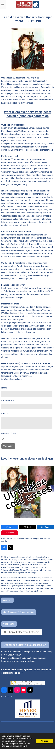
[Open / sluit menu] (3, 4)
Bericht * (5, 413)
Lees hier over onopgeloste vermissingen (27, 458)
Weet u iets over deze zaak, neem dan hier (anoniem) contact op (27, 114)
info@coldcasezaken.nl (11, 379)
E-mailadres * (7, 400)
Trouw (40, 567)
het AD (35, 567)
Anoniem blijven (8, 433)
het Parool (14, 570)
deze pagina (32, 572)
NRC (20, 570)
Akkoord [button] (44, 741)
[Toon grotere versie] (28, 49)
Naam (4, 388)
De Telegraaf (27, 567)
